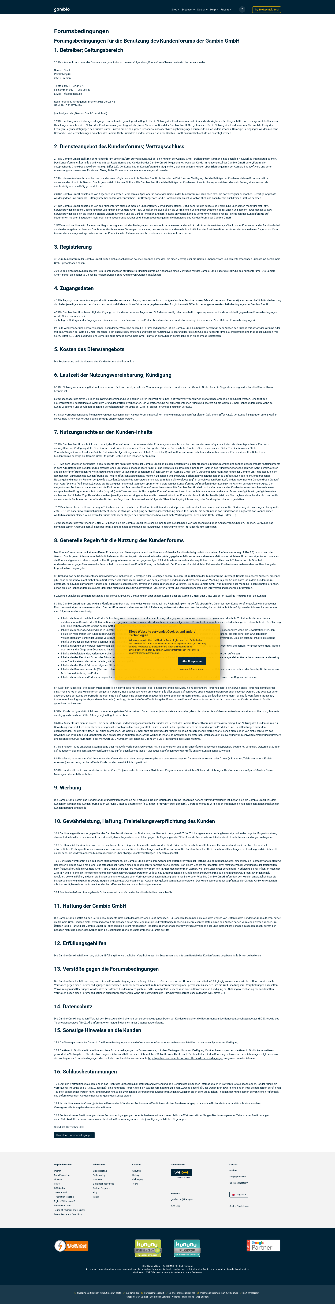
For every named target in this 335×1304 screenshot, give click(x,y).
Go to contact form (238, 1183)
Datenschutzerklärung (148, 653)
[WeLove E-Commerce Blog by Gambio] (181, 1173)
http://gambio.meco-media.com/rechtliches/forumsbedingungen (185, 1058)
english (239, 1194)
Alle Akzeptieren (192, 661)
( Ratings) (187, 1199)
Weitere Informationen (192, 669)
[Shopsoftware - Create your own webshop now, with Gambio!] (242, 9)
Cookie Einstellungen (239, 1206)
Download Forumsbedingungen (74, 1135)
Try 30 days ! (267, 9)
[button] (175, 9)
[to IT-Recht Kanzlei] (71, 1245)
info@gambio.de (237, 1176)
